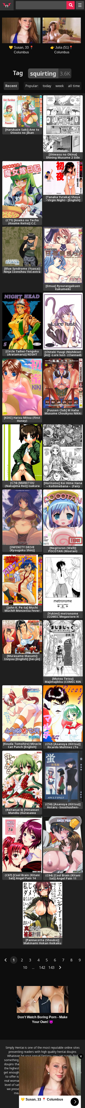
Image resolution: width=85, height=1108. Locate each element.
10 (25, 967)
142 (42, 967)
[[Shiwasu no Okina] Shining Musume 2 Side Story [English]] (63, 123)
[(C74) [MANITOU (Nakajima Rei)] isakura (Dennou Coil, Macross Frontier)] (22, 452)
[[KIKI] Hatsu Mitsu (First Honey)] (22, 387)
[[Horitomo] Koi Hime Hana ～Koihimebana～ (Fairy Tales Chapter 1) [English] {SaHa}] (63, 452)
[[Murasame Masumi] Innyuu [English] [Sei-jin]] (22, 636)
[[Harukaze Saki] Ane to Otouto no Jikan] (22, 111)
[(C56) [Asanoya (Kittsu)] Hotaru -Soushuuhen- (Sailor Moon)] (63, 776)
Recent (11, 86)
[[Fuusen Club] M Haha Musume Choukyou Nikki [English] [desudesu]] (63, 383)
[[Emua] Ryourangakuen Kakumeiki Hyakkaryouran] (63, 255)
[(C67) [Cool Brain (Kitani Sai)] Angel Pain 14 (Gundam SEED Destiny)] (22, 844)
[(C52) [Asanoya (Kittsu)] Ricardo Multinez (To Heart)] (63, 713)
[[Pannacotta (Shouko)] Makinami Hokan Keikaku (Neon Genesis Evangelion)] (42, 910)
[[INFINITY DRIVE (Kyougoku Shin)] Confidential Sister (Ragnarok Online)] (22, 517)
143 (51, 967)
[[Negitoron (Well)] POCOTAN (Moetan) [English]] (63, 517)
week (59, 86)
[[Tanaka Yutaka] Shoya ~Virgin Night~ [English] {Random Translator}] (63, 178)
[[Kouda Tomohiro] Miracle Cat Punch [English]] (22, 713)
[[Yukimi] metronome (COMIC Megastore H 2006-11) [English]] (63, 583)
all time (74, 86)
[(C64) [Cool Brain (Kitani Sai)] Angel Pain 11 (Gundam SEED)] (63, 844)
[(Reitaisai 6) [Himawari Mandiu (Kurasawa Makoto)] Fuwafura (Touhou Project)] (22, 779)
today (47, 86)
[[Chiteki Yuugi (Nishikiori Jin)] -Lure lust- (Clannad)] (63, 321)
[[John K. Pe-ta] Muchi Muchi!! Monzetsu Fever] (22, 580)
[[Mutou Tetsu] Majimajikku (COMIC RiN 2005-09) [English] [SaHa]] (63, 648)
